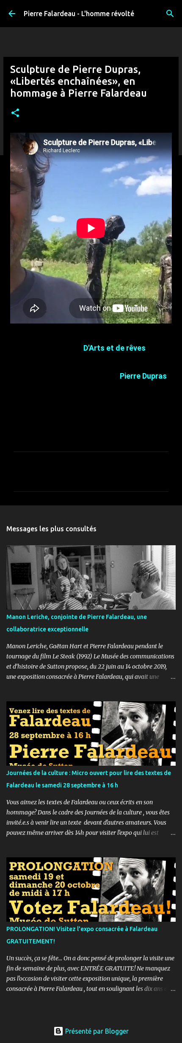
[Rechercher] (170, 13)
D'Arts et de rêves (114, 347)
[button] (15, 113)
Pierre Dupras (143, 375)
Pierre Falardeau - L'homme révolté (79, 13)
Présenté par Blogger (96, 1031)
